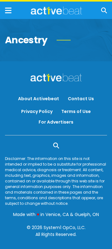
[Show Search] (104, 10)
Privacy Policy (37, 111)
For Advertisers (56, 122)
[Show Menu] (8, 10)
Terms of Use (76, 111)
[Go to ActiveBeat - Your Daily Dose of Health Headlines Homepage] (56, 11)
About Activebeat (38, 98)
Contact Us (81, 98)
